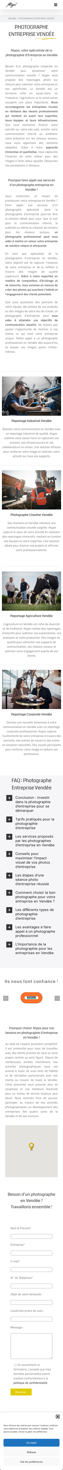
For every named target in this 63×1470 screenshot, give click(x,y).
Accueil (12, 18)
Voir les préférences (31, 1461)
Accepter (31, 1442)
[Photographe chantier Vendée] (31, 471)
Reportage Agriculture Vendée (31, 616)
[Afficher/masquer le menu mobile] (56, 5)
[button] (57, 1416)
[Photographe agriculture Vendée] (31, 573)
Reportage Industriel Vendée (32, 421)
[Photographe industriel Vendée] (31, 378)
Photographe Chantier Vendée (31, 515)
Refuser (31, 1452)
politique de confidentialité (30, 1383)
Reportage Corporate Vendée (31, 714)
